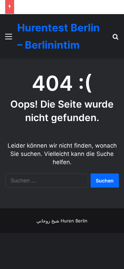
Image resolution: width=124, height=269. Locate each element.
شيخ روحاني (48, 220)
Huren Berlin (74, 220)
